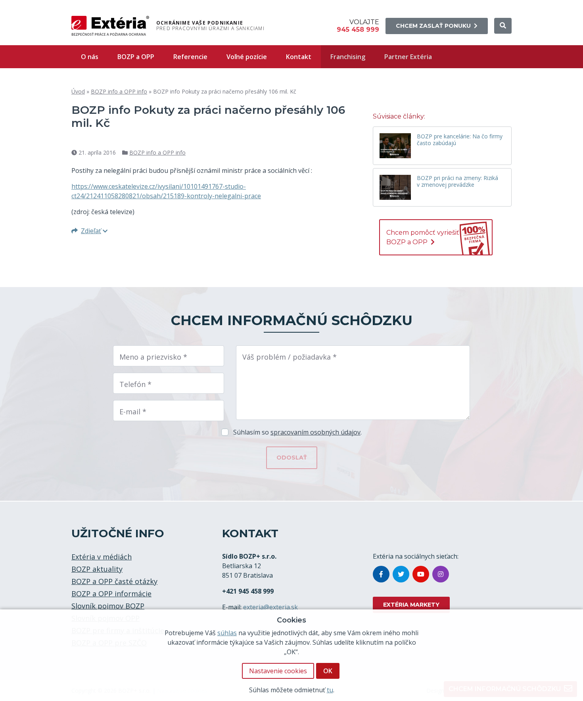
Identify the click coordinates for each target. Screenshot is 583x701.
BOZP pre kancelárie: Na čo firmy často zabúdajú (459, 140)
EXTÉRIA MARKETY (411, 604)
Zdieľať (91, 230)
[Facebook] (381, 574)
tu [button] (330, 690)
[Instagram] (440, 574)
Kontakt (298, 56)
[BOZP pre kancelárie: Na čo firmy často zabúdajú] (395, 145)
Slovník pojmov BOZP (107, 606)
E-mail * (132, 411)
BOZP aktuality (97, 569)
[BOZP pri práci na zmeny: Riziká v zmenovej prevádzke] (395, 187)
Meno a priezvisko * (153, 357)
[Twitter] (401, 574)
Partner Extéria (408, 56)
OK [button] (327, 671)
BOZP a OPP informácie (111, 593)
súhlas (227, 632)
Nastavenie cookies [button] (278, 671)
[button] (503, 26)
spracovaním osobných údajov (315, 432)
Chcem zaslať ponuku (433, 25)
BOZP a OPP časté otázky (114, 581)
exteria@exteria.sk (270, 607)
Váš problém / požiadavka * (289, 357)
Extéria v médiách (101, 556)
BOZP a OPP (135, 56)
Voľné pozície (246, 56)
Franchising (347, 56)
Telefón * (135, 384)
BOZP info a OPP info (119, 91)
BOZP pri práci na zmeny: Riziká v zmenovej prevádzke (457, 181)
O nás (89, 56)
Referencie (190, 56)
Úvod (78, 91)
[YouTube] (420, 574)
